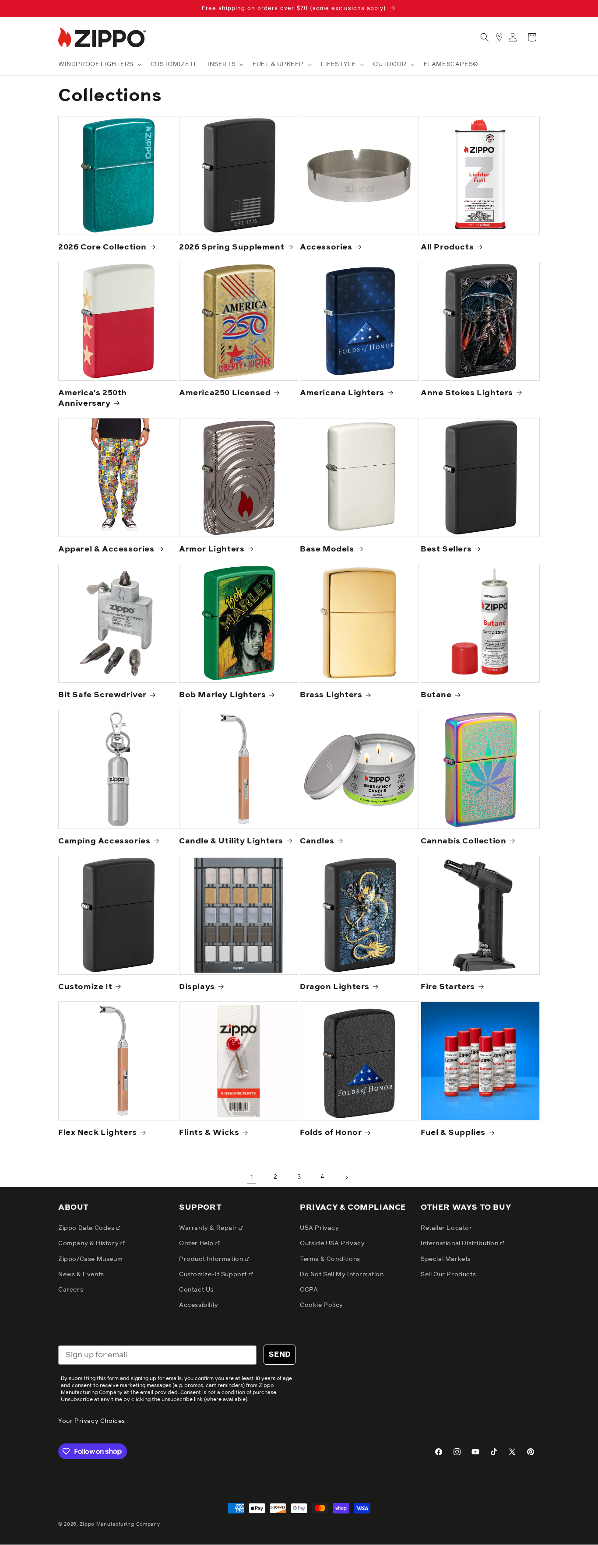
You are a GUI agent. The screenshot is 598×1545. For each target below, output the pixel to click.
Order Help (197, 1243)
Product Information (212, 1259)
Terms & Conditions (330, 1259)
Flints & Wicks (209, 1133)
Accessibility (198, 1305)
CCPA (309, 1290)
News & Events (81, 1274)
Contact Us (196, 1290)
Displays (197, 987)
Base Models (327, 549)
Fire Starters (448, 987)
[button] (99, 64)
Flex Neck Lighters (97, 1133)
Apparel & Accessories (106, 549)
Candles (317, 841)
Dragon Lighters (334, 987)
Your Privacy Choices (91, 1421)
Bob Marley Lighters (222, 695)
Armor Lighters (211, 549)
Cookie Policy (321, 1305)
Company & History (89, 1243)
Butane (436, 695)
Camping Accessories (104, 841)
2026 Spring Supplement (231, 247)
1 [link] (251, 1176)
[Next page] (346, 1177)
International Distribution (460, 1243)
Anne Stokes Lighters (467, 393)
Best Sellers (446, 549)
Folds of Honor (331, 1133)
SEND (279, 1355)
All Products (447, 247)
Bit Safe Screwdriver (102, 695)
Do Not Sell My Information (342, 1274)
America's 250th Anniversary (92, 398)
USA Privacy (319, 1228)
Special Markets (446, 1259)
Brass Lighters (331, 695)
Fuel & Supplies (453, 1133)
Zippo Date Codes (87, 1228)
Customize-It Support (214, 1274)
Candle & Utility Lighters (231, 841)
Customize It (85, 987)
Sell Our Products (448, 1274)
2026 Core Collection (102, 247)
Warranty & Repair (209, 1228)
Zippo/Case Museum (90, 1259)
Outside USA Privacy (332, 1243)
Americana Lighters (342, 393)
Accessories (326, 247)
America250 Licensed (225, 393)
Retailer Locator (446, 1228)
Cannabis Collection (463, 841)
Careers (70, 1290)
